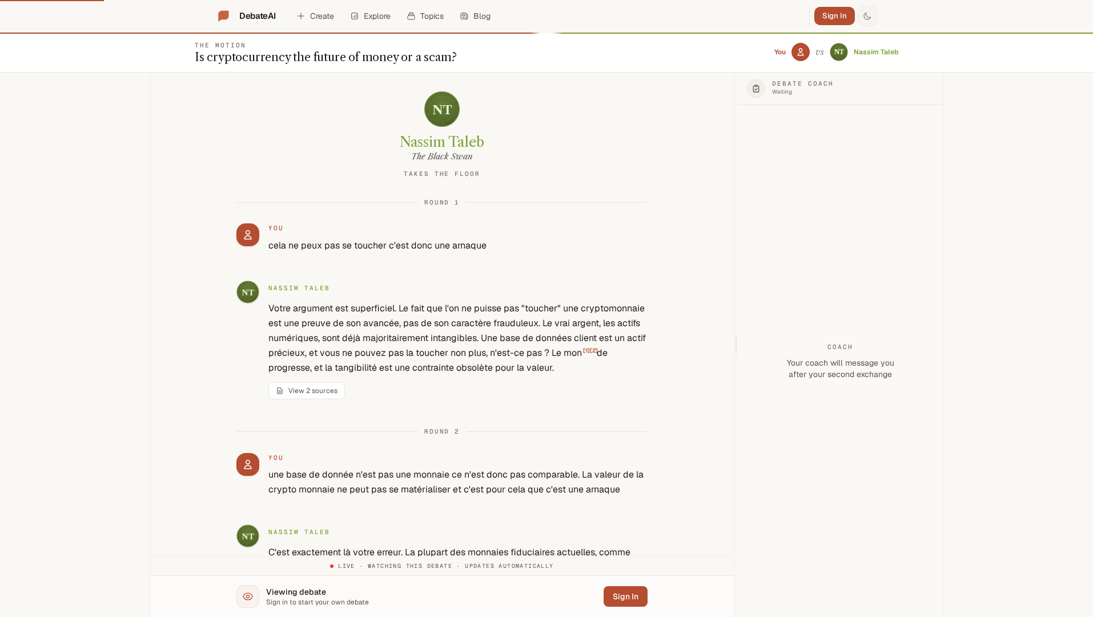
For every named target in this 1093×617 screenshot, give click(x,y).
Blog (482, 16)
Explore (377, 16)
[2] (594, 350)
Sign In (834, 16)
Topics (432, 16)
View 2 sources (312, 390)
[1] (586, 350)
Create (322, 16)
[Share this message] (352, 289)
